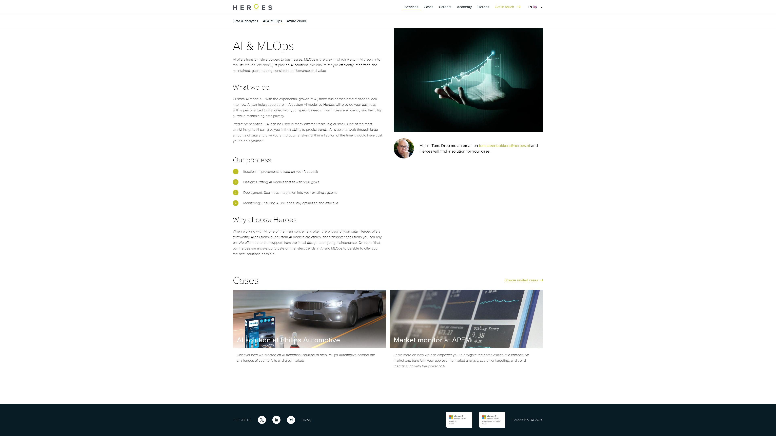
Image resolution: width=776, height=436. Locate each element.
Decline (461, 418)
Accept (428, 418)
